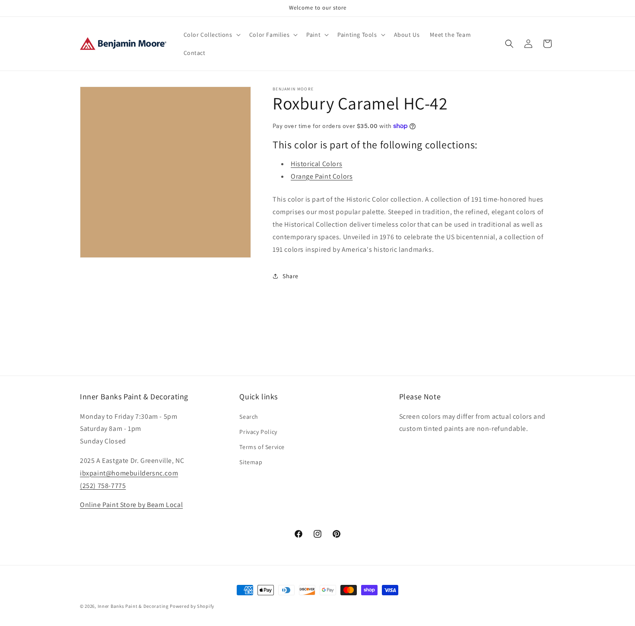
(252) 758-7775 (103, 485)
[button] (211, 35)
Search (248, 416)
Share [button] (290, 276)
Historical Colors (316, 163)
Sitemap (250, 462)
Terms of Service (262, 446)
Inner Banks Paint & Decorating (133, 606)
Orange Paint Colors (321, 176)
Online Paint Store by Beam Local (131, 504)
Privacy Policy (258, 431)
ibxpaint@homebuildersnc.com (129, 472)
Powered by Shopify (192, 606)
